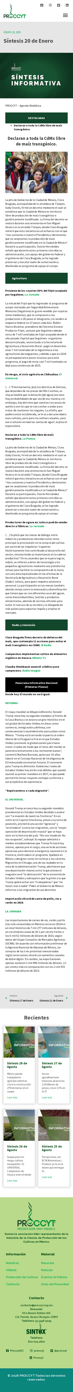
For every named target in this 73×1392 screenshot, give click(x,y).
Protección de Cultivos (22, 1277)
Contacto (12, 1284)
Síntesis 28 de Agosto (17, 1065)
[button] (65, 15)
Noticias (47, 1270)
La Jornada (32, 294)
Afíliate (11, 1270)
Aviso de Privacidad (55, 1284)
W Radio (46, 645)
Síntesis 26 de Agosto (17, 1148)
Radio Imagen (31, 670)
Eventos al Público (54, 1277)
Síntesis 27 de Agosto (52, 1065)
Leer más (12, 1097)
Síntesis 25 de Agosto (52, 1148)
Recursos (47, 1263)
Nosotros (12, 1263)
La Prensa (29, 438)
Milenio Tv (39, 658)
